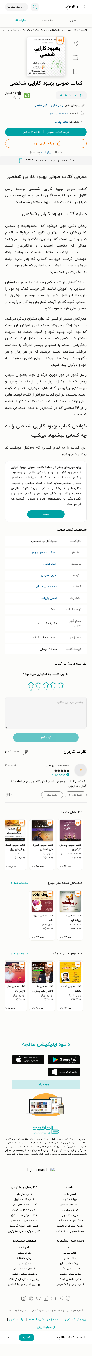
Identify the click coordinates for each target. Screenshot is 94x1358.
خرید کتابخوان (70, 1215)
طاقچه (85, 30)
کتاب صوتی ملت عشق (24, 1215)
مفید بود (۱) (75, 795)
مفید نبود (52, 795)
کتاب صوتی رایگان (70, 1269)
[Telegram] (60, 1299)
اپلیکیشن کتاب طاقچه (70, 1220)
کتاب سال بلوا (24, 1194)
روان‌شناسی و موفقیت (48, 30)
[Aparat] (31, 1299)
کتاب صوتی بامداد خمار (24, 1220)
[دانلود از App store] (28, 1059)
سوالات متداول (17, 1319)
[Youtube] (53, 1299)
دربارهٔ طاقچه (70, 1199)
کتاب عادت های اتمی (24, 1205)
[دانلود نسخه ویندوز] (64, 1072)
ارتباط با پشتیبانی (46, 1327)
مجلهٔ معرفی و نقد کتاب (70, 1231)
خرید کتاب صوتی (46, 132)
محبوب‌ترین (13, 751)
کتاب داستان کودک (70, 1279)
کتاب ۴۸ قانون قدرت (24, 1210)
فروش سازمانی (70, 1210)
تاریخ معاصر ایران (70, 1263)
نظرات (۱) (20, 20)
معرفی (73, 20)
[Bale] (68, 1299)
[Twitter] (38, 1299)
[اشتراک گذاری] (75, 43)
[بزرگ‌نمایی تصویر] (30, 72)
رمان (70, 1247)
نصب (45, 514)
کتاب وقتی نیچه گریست (24, 1226)
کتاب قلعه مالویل (24, 1199)
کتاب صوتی (71, 30)
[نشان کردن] (75, 71)
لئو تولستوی (24, 1253)
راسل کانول (50, 564)
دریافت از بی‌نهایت (43, 143)
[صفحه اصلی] (70, 7)
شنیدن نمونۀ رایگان (68, 95)
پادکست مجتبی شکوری (24, 1274)
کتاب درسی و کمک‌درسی (70, 1284)
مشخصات (47, 20)
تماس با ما (70, 1194)
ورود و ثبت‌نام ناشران (75, 1319)
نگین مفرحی (49, 575)
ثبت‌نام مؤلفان (54, 1319)
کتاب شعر (70, 1258)
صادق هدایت (24, 1263)
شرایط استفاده (36, 1319)
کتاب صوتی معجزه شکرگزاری (24, 1231)
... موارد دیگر (46, 1084)
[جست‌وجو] (35, 7)
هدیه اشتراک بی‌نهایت (70, 1226)
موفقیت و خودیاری (21, 30)
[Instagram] (23, 1299)
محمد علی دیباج (46, 587)
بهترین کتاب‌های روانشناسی (24, 1284)
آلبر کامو (24, 1247)
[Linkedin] (46, 1299)
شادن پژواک (49, 598)
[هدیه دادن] (75, 57)
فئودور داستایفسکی (24, 1269)
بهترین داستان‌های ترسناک (24, 1279)
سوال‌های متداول (70, 1205)
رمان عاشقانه (24, 1258)
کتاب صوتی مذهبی (70, 1274)
